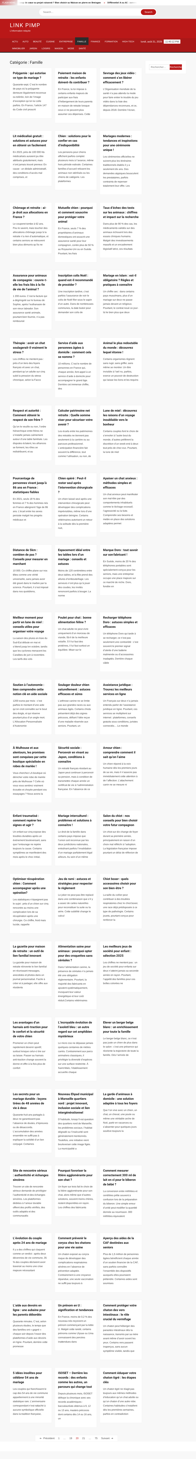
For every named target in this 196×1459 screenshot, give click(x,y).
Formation (111, 41)
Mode (71, 48)
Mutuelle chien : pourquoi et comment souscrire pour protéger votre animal (75, 215)
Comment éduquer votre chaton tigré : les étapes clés (119, 1377)
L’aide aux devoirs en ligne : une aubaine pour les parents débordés (29, 1310)
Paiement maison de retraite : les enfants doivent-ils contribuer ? (73, 78)
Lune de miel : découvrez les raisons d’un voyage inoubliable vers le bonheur (120, 417)
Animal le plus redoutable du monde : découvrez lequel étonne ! (120, 347)
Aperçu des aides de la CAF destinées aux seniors (118, 1243)
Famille (81, 41)
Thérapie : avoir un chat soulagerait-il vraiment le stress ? (30, 347)
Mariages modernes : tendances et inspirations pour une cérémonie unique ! (120, 143)
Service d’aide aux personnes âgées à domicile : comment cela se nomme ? (74, 350)
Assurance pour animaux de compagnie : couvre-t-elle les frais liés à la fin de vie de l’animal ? (30, 282)
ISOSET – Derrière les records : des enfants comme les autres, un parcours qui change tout (75, 1380)
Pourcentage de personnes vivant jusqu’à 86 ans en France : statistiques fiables (30, 485)
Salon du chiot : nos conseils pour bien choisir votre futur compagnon (120, 820)
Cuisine (50, 41)
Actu (15, 41)
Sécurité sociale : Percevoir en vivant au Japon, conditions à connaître (73, 755)
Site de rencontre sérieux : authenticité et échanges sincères (30, 1175)
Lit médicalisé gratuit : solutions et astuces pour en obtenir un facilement (30, 141)
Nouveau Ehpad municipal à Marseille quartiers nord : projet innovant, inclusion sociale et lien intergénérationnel (75, 1103)
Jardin (33, 48)
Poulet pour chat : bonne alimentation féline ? (74, 619)
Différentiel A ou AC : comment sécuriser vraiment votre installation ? (119, 2)
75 (96, 1438)
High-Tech (128, 41)
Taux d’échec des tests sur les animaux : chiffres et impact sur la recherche (121, 212)
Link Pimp (25, 25)
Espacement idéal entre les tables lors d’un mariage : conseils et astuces (74, 557)
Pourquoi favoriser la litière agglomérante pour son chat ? (75, 1175)
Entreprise (66, 41)
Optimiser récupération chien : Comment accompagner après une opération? (29, 886)
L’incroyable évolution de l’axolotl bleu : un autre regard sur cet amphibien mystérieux (75, 1029)
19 (70, 1438)
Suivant (105, 1438)
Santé (82, 48)
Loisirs (46, 48)
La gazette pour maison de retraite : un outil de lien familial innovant (29, 951)
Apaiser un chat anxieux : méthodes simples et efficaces (120, 483)
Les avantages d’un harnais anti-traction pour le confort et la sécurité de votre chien (30, 1029)
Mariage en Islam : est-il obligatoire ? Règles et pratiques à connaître (119, 280)
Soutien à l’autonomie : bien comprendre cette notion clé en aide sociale (30, 689)
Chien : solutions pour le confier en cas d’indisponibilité (74, 141)
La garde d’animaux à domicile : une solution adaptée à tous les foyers (120, 1099)
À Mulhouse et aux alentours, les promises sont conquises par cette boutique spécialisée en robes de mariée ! (29, 757)
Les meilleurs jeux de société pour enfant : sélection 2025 (117, 951)
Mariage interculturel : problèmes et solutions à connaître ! (75, 820)
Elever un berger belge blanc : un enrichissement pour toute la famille (120, 1027)
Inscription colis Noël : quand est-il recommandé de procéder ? (75, 280)
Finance (95, 41)
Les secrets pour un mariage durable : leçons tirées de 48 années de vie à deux (29, 1101)
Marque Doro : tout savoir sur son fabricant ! (120, 552)
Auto (25, 41)
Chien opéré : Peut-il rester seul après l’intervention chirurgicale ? (75, 485)
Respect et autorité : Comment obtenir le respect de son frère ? (28, 415)
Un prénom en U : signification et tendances (75, 1307)
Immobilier (18, 48)
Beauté (37, 41)
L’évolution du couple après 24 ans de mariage (30, 1240)
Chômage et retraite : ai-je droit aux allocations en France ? (30, 212)
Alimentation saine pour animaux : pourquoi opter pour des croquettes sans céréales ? (75, 953)
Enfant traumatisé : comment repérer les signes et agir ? (27, 820)
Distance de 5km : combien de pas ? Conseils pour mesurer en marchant (30, 557)
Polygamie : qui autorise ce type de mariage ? (29, 75)
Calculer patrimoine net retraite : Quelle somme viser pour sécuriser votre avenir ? (75, 417)
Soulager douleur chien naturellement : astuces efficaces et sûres (74, 689)
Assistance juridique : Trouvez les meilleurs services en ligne (117, 689)
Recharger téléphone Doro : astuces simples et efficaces (120, 622)
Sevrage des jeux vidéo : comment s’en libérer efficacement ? (119, 78)
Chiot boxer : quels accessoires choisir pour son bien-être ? (119, 883)
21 (83, 1438)
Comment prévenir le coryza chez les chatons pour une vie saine (74, 1243)
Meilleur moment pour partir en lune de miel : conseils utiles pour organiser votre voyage (28, 624)
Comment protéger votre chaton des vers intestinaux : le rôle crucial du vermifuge (120, 1312)
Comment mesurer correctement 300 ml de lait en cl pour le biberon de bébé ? (119, 1177)
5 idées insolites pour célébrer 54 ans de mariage (27, 1377)
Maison (59, 48)
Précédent (49, 1438)
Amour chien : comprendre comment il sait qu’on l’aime (119, 752)
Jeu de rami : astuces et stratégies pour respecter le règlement (75, 883)
